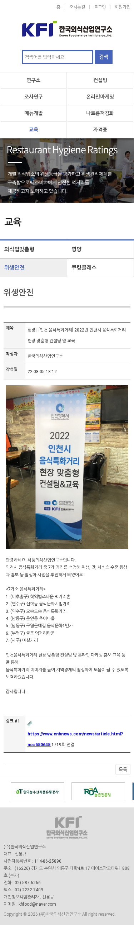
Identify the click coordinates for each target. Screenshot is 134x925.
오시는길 (77, 7)
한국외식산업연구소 (67, 25)
